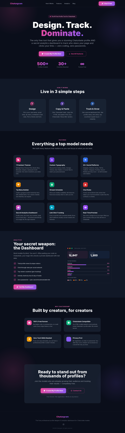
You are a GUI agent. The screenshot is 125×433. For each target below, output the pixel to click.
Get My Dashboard (26, 287)
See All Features (77, 54)
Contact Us (77, 391)
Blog (74, 3)
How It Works (50, 3)
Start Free (108, 3)
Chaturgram (16, 3)
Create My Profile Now (52, 54)
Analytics (67, 3)
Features (59, 3)
